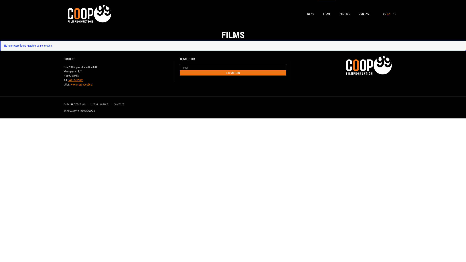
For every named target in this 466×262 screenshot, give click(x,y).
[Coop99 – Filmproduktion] (89, 13)
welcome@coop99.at (82, 84)
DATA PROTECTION (75, 104)
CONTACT (119, 104)
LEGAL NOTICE (99, 104)
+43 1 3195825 (75, 80)
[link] (394, 13)
